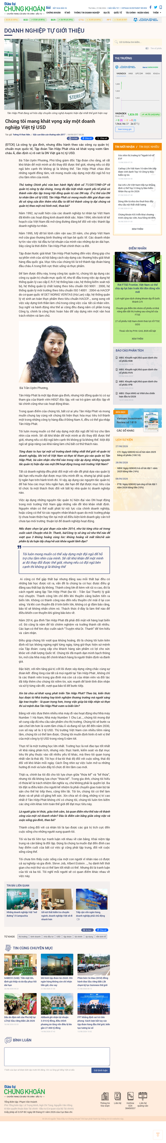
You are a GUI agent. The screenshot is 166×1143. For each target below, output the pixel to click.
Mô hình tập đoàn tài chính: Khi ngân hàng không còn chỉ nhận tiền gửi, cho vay (57, 981)
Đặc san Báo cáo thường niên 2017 (49, 134)
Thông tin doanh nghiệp (87, 12)
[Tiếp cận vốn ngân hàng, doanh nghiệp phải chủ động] (91, 899)
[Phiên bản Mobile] (159, 7)
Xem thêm (137, 228)
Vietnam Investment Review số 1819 (129, 420)
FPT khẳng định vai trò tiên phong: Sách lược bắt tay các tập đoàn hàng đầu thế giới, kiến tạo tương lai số (93, 1022)
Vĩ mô (67, 12)
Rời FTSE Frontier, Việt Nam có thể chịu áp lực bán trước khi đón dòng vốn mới (137, 288)
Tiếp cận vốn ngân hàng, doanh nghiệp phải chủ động (90, 914)
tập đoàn (67, 936)
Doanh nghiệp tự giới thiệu (44, 30)
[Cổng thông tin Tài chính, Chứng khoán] (24, 8)
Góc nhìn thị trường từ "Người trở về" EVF (136, 157)
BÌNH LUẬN (22, 1040)
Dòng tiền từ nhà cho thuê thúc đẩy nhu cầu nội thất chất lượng (135, 203)
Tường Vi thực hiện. (22, 134)
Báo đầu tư (113, 8)
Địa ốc (107, 12)
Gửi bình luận (100, 1070)
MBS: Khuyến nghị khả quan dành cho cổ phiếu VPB (138, 383)
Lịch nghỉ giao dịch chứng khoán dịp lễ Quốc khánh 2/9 (137, 300)
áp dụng (89, 936)
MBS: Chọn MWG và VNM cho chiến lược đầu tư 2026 (137, 395)
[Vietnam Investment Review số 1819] (151, 422)
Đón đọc (120, 412)
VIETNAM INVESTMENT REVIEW (134, 8)
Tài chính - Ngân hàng (137, 12)
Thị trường (123, 58)
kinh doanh (36, 936)
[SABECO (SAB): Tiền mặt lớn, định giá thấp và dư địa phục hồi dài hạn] (20, 964)
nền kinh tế (101, 936)
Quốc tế (118, 12)
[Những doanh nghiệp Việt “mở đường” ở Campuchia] (22, 899)
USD (58, 936)
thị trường (23, 936)
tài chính (78, 936)
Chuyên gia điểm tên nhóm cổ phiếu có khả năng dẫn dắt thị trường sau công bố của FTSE (137, 311)
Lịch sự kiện (124, 439)
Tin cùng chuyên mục (33, 948)
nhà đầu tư (48, 936)
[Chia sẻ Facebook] (149, 7)
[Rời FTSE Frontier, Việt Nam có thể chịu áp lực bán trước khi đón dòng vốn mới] (137, 267)
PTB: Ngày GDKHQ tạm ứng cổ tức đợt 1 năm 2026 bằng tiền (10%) (137, 486)
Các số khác (125, 430)
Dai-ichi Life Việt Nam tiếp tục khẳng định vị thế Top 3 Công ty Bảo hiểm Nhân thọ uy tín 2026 (136, 188)
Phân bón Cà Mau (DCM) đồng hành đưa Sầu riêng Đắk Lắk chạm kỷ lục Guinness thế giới (92, 981)
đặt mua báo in (60, 8)
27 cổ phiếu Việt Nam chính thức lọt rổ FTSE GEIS (137, 323)
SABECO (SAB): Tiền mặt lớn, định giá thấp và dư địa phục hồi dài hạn (20, 981)
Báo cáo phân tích (130, 350)
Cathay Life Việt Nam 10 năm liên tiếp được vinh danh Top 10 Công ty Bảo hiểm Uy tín (137, 171)
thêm (156, 12)
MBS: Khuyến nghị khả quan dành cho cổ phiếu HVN (138, 371)
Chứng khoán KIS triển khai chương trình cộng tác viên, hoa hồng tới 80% (136, 216)
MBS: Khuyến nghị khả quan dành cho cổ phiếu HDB (138, 359)
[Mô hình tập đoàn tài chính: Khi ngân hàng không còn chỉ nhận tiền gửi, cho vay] (57, 964)
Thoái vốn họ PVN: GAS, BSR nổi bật (137, 330)
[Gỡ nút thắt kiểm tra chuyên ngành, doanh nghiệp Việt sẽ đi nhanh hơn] (57, 899)
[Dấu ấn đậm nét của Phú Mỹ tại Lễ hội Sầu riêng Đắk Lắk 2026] (20, 1004)
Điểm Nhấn (137, 248)
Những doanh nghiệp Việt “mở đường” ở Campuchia (22, 914)
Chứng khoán (53, 12)
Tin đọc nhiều (149, 147)
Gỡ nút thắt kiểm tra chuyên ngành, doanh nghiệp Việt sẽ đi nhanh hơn (56, 916)
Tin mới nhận (125, 147)
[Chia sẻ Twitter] (154, 7)
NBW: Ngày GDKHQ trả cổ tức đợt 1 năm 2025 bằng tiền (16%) (137, 470)
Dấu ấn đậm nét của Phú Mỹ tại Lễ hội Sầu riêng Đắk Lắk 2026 (20, 1019)
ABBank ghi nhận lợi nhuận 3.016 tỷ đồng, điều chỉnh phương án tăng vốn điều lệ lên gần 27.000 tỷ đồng (56, 1022)
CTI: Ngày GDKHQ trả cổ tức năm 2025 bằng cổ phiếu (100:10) (136, 453)
